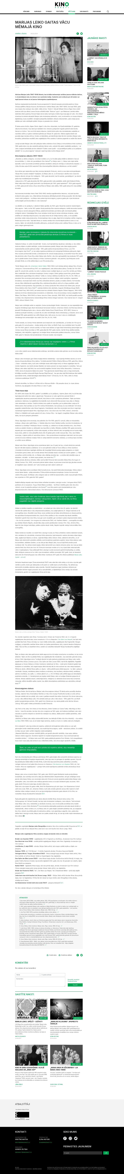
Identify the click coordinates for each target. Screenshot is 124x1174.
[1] (50, 161)
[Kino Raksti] (62, 5)
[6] (54, 457)
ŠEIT (43, 794)
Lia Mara (17, 721)
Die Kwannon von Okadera (61, 764)
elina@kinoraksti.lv (45, 1142)
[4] (36, 287)
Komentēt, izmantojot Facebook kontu (73, 980)
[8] (19, 683)
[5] (34, 377)
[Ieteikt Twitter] (81, 33)
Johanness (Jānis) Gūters (39, 266)
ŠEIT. (22, 873)
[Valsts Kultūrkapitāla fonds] (22, 1116)
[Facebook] (65, 1138)
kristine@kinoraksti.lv (22, 1142)
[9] (37, 805)
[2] (67, 183)
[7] (46, 486)
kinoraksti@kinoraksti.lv (23, 1152)
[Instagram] (70, 1138)
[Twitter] (75, 1138)
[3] (30, 250)
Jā (106, 1153)
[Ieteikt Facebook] (78, 33)
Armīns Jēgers (20, 33)
